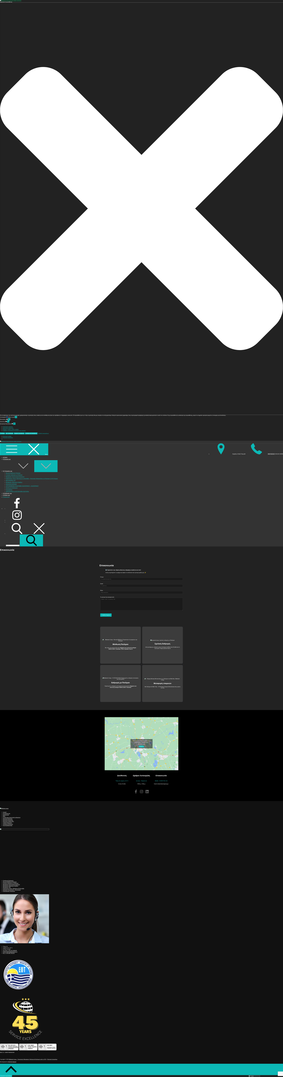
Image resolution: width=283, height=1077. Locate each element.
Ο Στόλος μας (6, 495)
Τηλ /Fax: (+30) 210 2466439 (10, 950)
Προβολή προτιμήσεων (19, 433)
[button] (141, 209)
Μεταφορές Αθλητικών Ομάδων (14, 482)
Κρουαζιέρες (9, 490)
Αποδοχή (2, 433)
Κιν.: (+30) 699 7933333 (9, 953)
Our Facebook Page (7, 825)
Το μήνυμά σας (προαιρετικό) (107, 597)
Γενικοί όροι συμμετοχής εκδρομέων (11, 817)
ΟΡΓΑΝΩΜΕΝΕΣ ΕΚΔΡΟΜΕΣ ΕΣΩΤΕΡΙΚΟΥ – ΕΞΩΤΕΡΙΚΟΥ (22, 486)
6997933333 (271, 454)
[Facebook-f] (136, 791)
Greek (252, 1076)
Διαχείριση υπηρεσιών (8, 428)
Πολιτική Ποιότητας (7, 818)
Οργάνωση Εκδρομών (12, 488)
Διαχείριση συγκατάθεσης (6, 1076)
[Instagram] (17, 520)
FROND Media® (12, 1061)
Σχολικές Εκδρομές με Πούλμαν (14, 475)
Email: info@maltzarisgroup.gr (10, 951)
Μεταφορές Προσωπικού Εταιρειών (15, 477)
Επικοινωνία (6, 497)
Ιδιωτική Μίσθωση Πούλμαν (13, 473)
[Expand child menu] (46, 466)
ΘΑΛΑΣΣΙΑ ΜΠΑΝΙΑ (11, 484)
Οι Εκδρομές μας (7, 493)
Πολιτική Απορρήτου (8, 437)
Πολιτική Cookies (7, 436)
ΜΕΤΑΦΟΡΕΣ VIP (10, 480)
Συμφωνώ (141, 746)
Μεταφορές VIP (7, 887)
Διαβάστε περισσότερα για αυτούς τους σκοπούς (14, 430)
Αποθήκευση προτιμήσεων (31, 433)
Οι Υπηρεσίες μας (7, 471)
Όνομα (101, 577)
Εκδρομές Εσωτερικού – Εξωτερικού (12, 889)
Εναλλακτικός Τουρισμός (9, 891)
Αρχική (4, 812)
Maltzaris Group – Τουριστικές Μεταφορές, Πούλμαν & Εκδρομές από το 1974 (27, 1059)
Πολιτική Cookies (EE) (8, 821)
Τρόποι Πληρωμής (7, 822)
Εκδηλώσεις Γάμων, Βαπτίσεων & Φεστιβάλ (13, 888)
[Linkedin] (147, 791)
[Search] (31, 540)
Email (101, 583)
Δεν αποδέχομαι (9, 433)
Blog (4, 816)
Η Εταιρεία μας (7, 459)
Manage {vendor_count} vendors (11, 429)
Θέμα (101, 590)
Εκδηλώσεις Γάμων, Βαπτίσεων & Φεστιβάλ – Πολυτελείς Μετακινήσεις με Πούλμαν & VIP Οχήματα (32, 478)
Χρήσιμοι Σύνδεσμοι (8, 824)
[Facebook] (17, 508)
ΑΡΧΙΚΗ (5, 457)
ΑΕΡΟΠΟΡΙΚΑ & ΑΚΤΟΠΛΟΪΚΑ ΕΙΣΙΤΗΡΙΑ (17, 491)
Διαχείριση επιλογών (8, 426)
